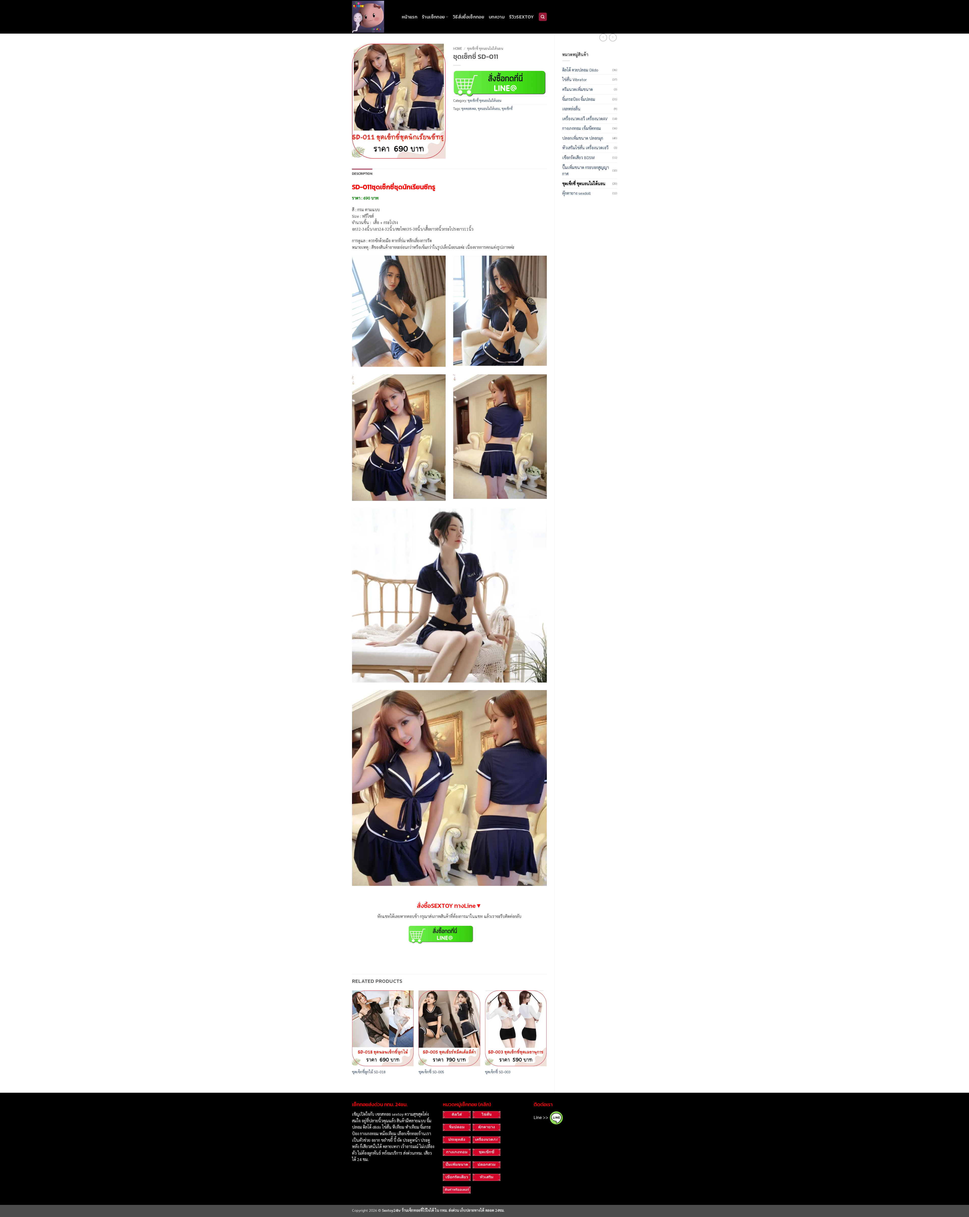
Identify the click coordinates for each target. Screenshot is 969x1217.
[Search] (543, 17)
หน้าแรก (409, 17)
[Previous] (352, 1037)
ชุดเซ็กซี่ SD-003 (497, 1071)
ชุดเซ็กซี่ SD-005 (431, 1071)
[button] (359, 152)
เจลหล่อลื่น (571, 108)
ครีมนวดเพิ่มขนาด (577, 89)
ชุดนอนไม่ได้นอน (489, 108)
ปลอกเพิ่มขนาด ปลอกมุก (582, 138)
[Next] (546, 1037)
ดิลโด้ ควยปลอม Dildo (580, 69)
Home (457, 48)
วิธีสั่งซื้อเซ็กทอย (468, 17)
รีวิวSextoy (521, 17)
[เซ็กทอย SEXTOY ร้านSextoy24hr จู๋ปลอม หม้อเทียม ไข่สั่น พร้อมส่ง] (373, 17)
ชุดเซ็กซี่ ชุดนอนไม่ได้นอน (583, 183)
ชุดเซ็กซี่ (507, 108)
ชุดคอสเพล (468, 108)
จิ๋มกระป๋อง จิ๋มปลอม (578, 99)
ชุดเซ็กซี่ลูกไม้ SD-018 (369, 1071)
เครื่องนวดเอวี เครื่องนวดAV (585, 118)
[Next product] (603, 37)
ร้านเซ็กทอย (433, 17)
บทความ (497, 17)
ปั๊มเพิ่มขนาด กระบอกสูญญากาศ (585, 171)
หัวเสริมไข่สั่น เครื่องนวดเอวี (585, 147)
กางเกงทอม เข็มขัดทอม (581, 128)
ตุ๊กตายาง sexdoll (576, 193)
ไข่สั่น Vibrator (574, 79)
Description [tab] (362, 173)
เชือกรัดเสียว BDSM (578, 157)
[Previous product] (613, 37)
